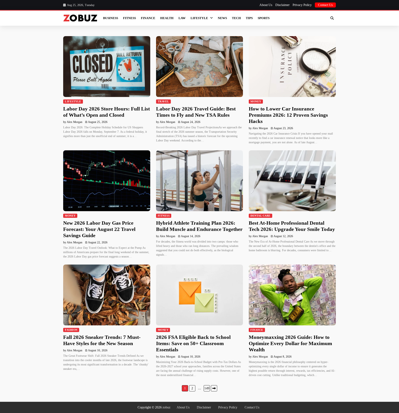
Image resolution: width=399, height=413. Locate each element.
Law (182, 18)
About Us (265, 5)
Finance (148, 18)
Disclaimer (282, 5)
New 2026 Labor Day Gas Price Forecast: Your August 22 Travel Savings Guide (99, 229)
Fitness (129, 18)
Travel (163, 101)
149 (206, 388)
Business (110, 18)
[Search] (332, 18)
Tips (249, 18)
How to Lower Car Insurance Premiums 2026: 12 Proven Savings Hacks (288, 115)
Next (214, 388)
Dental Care (260, 215)
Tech (236, 18)
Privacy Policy (302, 5)
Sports (264, 18)
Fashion (71, 329)
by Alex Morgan (72, 122)
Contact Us (325, 5)
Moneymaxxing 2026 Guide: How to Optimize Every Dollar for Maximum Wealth (290, 343)
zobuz (166, 407)
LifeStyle (199, 18)
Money (255, 101)
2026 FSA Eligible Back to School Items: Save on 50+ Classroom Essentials (193, 343)
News (222, 18)
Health (167, 18)
